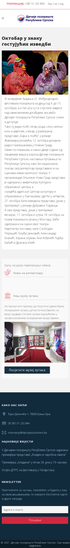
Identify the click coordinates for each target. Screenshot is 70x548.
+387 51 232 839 (34, 3)
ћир (50, 3)
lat (56, 3)
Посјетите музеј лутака (27, 370)
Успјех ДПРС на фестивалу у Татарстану (28, 470)
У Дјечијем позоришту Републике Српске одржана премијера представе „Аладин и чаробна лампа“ (35, 452)
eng (61, 3)
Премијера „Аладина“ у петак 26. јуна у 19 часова (34, 462)
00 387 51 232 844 (19, 423)
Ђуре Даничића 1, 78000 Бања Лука (29, 414)
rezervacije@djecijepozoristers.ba (27, 432)
